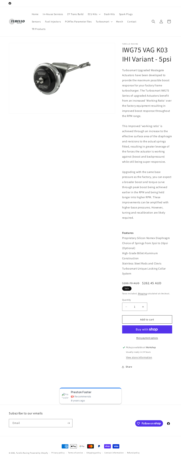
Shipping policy (93, 452)
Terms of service (75, 452)
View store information (139, 357)
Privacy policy (58, 452)
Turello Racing (23, 453)
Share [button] (129, 366)
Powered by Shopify (39, 453)
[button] (94, 14)
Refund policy (133, 452)
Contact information (114, 452)
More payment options (147, 337)
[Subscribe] (68, 423)
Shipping (142, 293)
